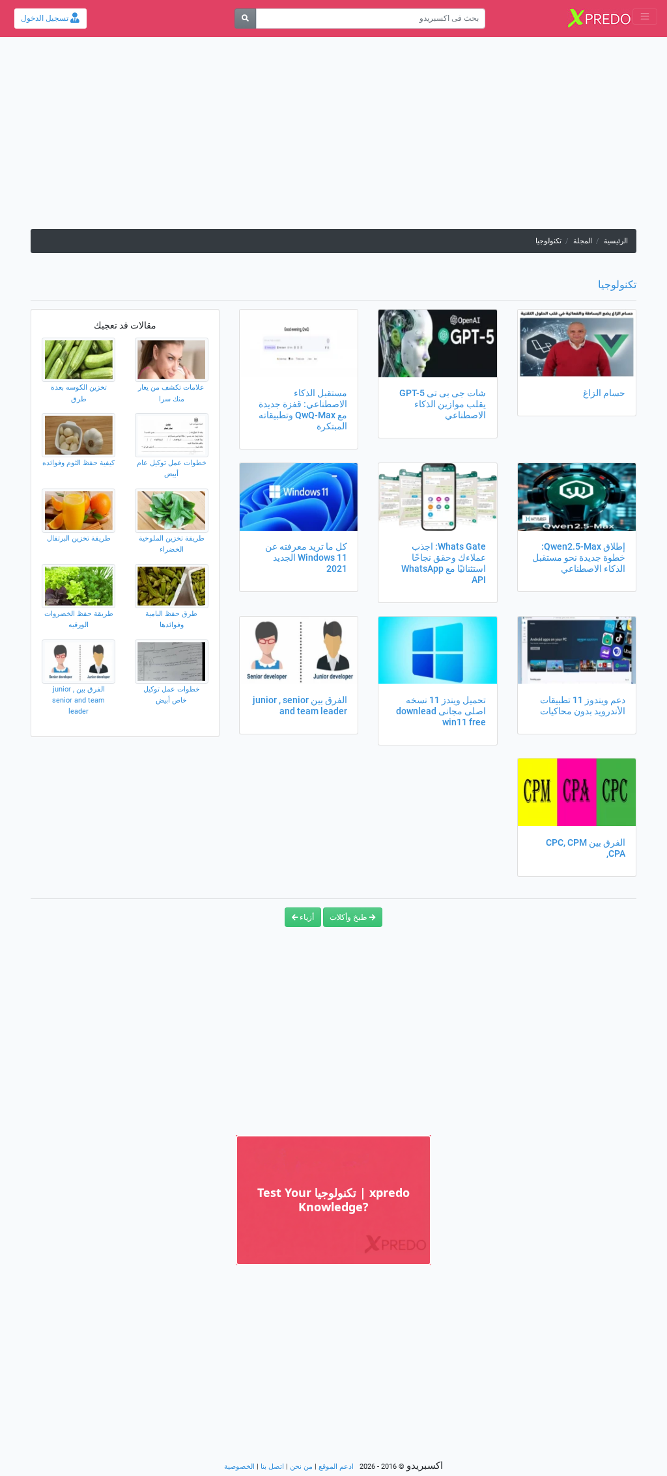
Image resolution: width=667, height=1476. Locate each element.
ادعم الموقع (336, 1466)
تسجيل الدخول (45, 18)
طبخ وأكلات (349, 917)
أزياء (306, 917)
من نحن (301, 1466)
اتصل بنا (272, 1466)
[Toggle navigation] (644, 16)
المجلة (582, 241)
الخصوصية (239, 1466)
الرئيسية (616, 241)
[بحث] (245, 18)
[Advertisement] (333, 138)
